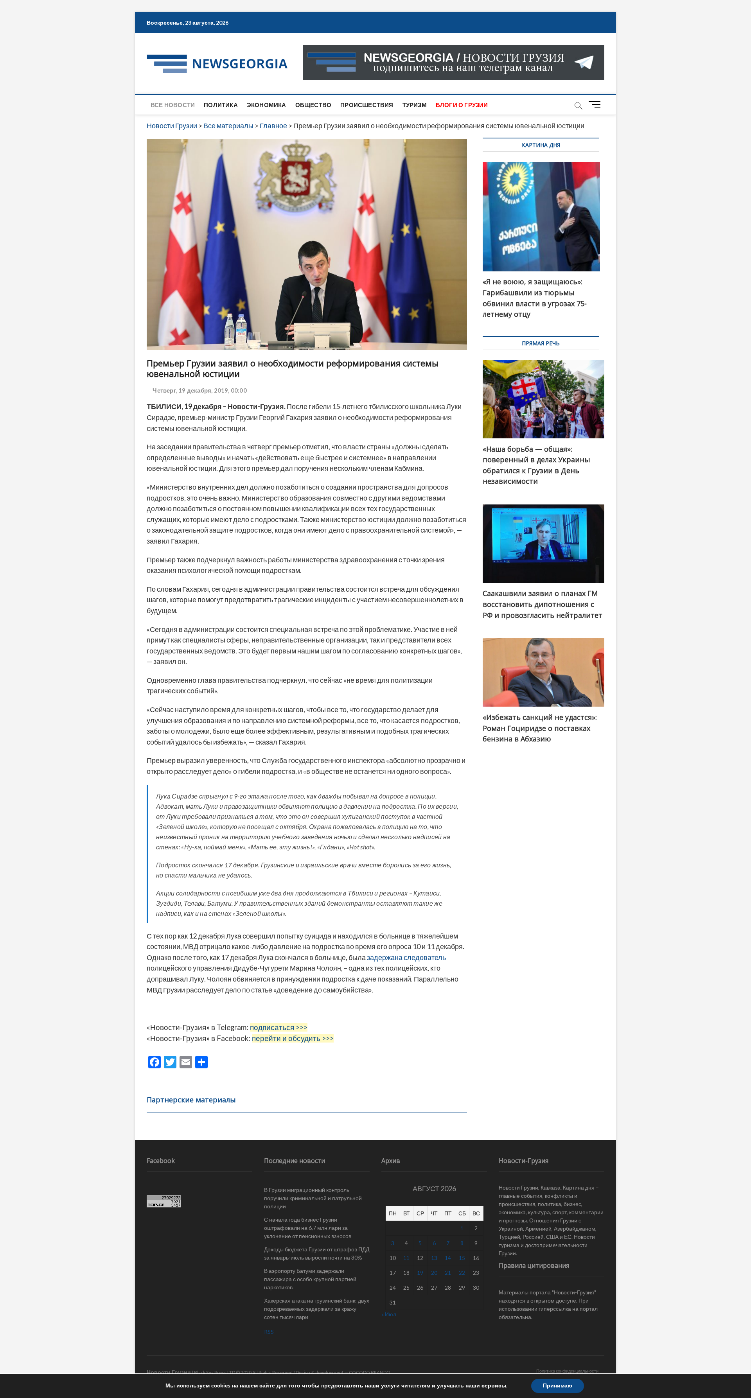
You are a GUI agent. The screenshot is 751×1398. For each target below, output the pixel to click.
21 (448, 1272)
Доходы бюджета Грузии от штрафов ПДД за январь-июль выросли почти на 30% (316, 1253)
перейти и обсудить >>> (293, 1038)
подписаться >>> (278, 1027)
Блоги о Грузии (462, 104)
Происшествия (366, 104)
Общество (313, 104)
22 (462, 1272)
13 (434, 1257)
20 (434, 1272)
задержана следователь (406, 957)
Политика (221, 104)
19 (420, 1272)
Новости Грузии (169, 1372)
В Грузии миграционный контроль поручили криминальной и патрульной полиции (313, 1198)
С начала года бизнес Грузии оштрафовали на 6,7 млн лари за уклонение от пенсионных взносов (307, 1227)
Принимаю (557, 1385)
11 (406, 1257)
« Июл (388, 1314)
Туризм (414, 104)
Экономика (266, 104)
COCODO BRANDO (369, 1372)
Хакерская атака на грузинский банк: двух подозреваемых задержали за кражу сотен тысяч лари (316, 1308)
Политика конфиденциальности (567, 1370)
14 (448, 1257)
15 (462, 1257)
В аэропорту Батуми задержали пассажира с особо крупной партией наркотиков (310, 1278)
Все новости (173, 104)
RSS (269, 1331)
